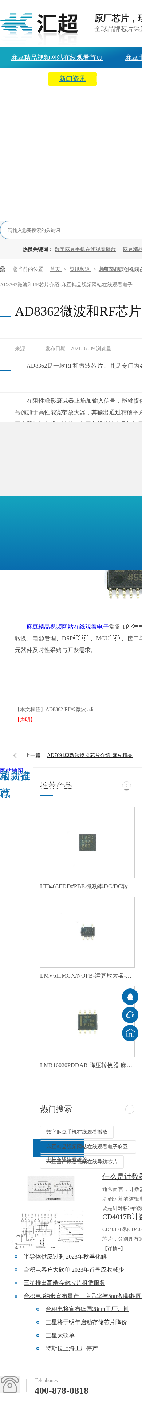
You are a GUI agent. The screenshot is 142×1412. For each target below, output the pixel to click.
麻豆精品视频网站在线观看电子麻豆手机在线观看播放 (87, 1149)
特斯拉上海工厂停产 (72, 1348)
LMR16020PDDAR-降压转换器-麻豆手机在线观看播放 (87, 1065)
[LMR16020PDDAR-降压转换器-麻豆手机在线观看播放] (87, 1021)
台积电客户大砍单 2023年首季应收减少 (74, 1270)
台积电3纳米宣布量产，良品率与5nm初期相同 (83, 1296)
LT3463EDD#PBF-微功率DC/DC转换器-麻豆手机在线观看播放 (87, 886)
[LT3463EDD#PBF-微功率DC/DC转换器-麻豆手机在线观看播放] (87, 842)
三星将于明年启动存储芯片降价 (86, 1322)
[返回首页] (130, 1033)
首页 (56, 269)
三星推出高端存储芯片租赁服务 (64, 1283)
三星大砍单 (60, 1335)
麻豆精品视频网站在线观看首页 (41, 785)
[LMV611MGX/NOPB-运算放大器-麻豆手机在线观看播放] (87, 932)
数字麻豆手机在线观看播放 (85, 249)
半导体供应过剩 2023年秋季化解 (65, 1256)
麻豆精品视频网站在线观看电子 (68, 627)
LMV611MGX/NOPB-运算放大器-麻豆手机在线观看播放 (87, 975)
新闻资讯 (72, 78)
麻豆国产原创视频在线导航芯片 (82, 1162)
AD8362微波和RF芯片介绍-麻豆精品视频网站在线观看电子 (66, 285)
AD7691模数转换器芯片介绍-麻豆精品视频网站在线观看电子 (94, 755)
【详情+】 (114, 1248)
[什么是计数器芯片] (51, 1190)
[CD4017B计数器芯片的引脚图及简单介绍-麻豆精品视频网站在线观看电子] (51, 1230)
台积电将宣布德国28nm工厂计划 (87, 1309)
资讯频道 (80, 269)
